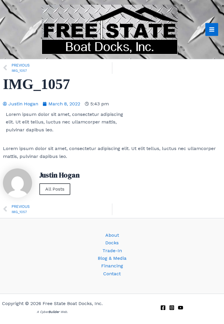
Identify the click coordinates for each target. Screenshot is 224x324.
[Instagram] (171, 307)
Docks (112, 242)
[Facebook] (163, 307)
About (112, 235)
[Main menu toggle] (211, 29)
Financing (112, 266)
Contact (112, 273)
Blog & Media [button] (112, 258)
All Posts (54, 189)
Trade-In (112, 250)
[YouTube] (180, 307)
